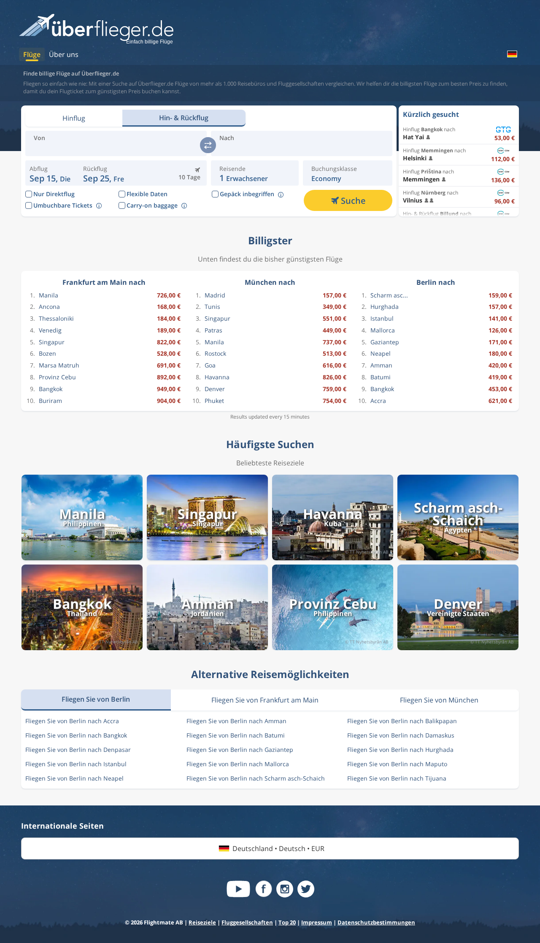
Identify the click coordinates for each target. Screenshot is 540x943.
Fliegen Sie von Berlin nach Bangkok (76, 735)
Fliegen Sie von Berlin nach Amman (236, 721)
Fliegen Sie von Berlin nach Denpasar (78, 750)
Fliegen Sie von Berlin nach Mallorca (237, 764)
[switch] (208, 145)
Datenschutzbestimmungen (376, 922)
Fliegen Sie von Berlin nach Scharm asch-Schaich (255, 778)
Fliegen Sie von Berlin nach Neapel (74, 778)
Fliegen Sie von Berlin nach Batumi (235, 735)
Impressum (316, 922)
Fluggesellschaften (247, 922)
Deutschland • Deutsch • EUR (278, 848)
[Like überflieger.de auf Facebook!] (263, 889)
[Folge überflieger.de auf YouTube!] (238, 889)
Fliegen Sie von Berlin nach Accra (72, 721)
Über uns (63, 54)
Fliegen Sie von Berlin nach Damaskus (400, 735)
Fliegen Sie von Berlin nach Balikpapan (402, 721)
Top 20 (287, 922)
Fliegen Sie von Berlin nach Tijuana (396, 778)
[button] (103, 173)
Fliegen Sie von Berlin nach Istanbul (76, 764)
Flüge (31, 54)
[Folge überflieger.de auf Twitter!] (305, 889)
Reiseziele (202, 922)
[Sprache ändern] (511, 54)
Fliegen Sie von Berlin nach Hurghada (400, 750)
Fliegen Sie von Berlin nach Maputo (397, 764)
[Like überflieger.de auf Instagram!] (284, 889)
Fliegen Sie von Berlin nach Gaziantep (239, 750)
